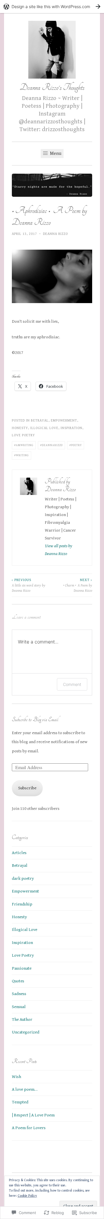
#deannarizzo (51, 445)
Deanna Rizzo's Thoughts (52, 87)
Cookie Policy (27, 1196)
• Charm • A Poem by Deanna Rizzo (77, 585)
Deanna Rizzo (55, 234)
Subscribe (27, 788)
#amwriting (24, 445)
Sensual (19, 1006)
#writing (21, 455)
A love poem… (25, 1089)
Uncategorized (25, 1032)
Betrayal (40, 420)
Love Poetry (23, 435)
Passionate (21, 968)
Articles (19, 852)
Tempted (20, 1102)
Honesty (20, 428)
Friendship (22, 904)
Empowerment (64, 420)
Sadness (19, 993)
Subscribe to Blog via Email (35, 719)
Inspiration (71, 428)
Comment (72, 684)
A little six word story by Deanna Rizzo (28, 585)
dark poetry (23, 878)
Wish (16, 1076)
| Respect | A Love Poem (33, 1115)
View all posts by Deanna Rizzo (58, 549)
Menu (55, 153)
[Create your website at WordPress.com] (52, 6)
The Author (22, 1019)
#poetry (75, 445)
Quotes (18, 981)
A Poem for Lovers (29, 1127)
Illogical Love (44, 428)
